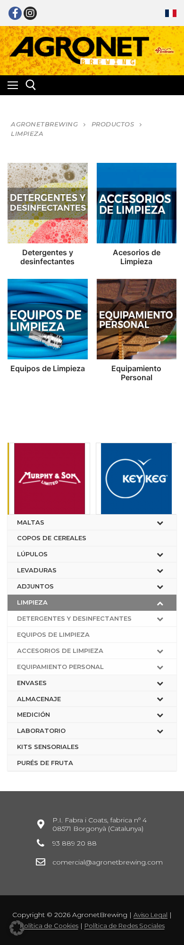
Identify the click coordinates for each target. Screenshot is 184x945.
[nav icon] (13, 85)
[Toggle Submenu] (159, 522)
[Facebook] (15, 13)
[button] (17, 928)
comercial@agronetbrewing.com (107, 862)
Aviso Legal (150, 914)
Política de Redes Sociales (124, 925)
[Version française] (170, 13)
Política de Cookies (49, 925)
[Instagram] (30, 13)
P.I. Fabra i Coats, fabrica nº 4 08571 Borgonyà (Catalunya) (99, 824)
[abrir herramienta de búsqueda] (30, 85)
